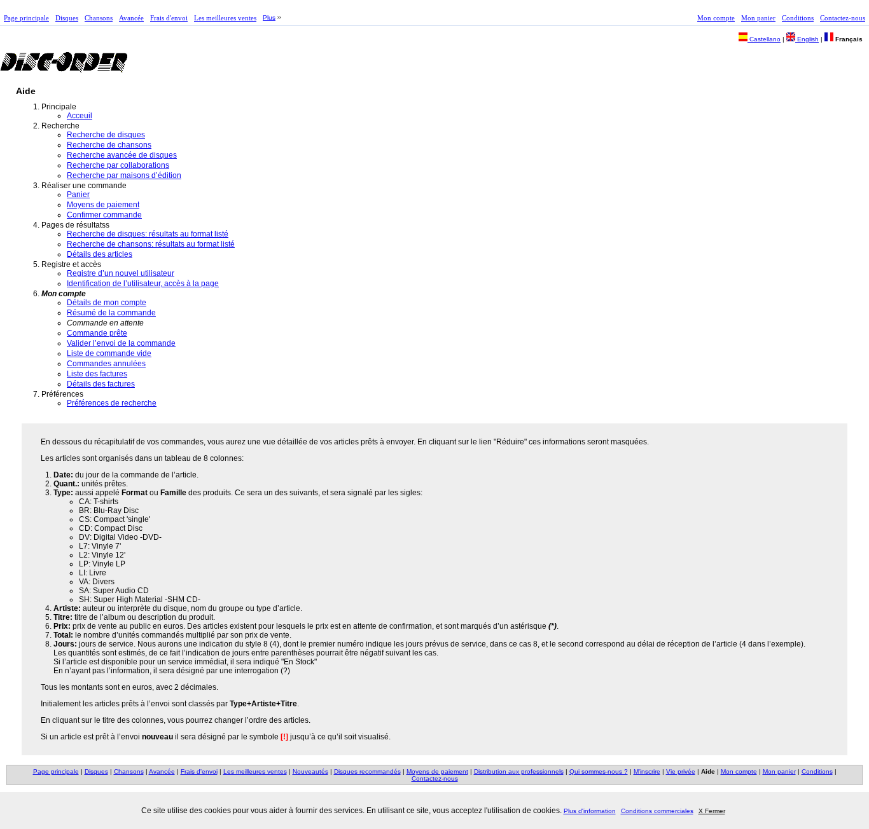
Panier (78, 194)
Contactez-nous (842, 18)
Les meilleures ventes (225, 18)
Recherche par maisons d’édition (124, 175)
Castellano (764, 39)
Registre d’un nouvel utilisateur (120, 273)
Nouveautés (310, 771)
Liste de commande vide (109, 353)
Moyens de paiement (103, 204)
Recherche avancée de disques (122, 155)
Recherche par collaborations (118, 165)
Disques (66, 18)
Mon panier (758, 18)
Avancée (131, 18)
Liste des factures (97, 373)
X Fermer (712, 810)
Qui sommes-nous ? (598, 771)
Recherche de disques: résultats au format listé (147, 234)
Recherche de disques (106, 134)
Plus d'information (590, 810)
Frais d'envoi (169, 18)
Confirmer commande (104, 214)
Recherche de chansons (109, 144)
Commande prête (97, 333)
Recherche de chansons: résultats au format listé (151, 244)
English (807, 39)
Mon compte (716, 18)
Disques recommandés (367, 771)
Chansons (99, 18)
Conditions (798, 18)
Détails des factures (101, 384)
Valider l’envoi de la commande (121, 343)
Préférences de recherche (111, 403)
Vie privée (680, 771)
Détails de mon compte (106, 302)
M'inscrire (647, 771)
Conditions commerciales (657, 810)
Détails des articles (99, 254)
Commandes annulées (106, 363)
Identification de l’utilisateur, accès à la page (143, 283)
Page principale (26, 18)
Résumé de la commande (111, 312)
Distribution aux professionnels (519, 771)
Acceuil (79, 115)
